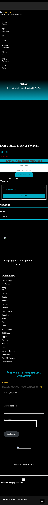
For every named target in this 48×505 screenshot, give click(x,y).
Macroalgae (7, 329)
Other (4, 322)
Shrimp (5, 301)
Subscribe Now (24, 175)
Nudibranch (7, 311)
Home (9, 88)
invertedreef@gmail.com (12, 483)
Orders (5, 340)
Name (10, 392)
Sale (4, 319)
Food (4, 326)
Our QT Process (5, 60)
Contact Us (12, 434)
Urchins (5, 304)
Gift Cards (6, 333)
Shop (4, 36)
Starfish (16, 88)
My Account (5, 30)
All (10, 178)
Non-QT (5, 344)
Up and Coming (5, 46)
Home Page (4, 23)
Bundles (5, 315)
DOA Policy (4, 67)
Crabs (4, 293)
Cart (4, 40)
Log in (4, 217)
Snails (4, 297)
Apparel (5, 337)
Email (10, 406)
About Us (4, 53)
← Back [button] (5, 382)
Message (8, 419)
